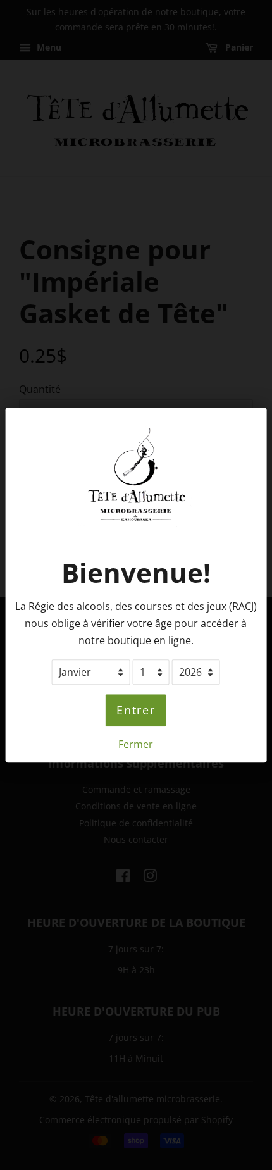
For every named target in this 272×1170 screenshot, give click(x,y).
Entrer (136, 710)
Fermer (135, 744)
